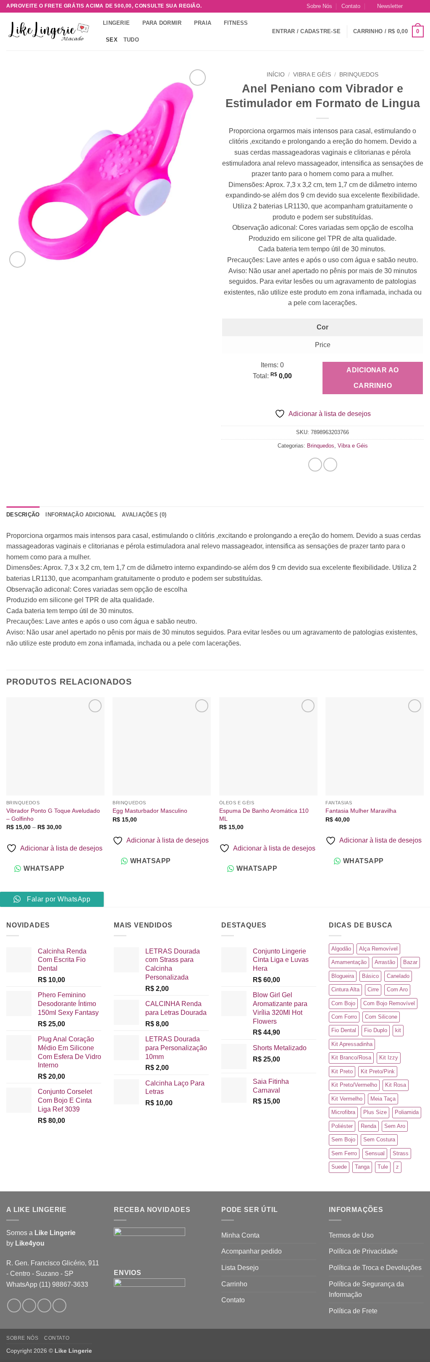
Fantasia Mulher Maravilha (360, 810)
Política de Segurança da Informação (366, 1289)
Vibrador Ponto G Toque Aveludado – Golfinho (53, 814)
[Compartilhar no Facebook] (315, 465)
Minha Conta (240, 1235)
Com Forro (344, 1017)
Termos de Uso (351, 1235)
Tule (383, 1167)
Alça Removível (378, 949)
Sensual (375, 1153)
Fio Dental (343, 1030)
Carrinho (234, 1284)
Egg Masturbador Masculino (150, 810)
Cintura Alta (345, 989)
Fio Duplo (375, 1030)
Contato (350, 6)
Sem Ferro (344, 1153)
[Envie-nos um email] (419, 6)
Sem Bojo (343, 1139)
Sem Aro (394, 1126)
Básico (370, 976)
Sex (112, 40)
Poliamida (407, 1112)
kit (398, 1030)
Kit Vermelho (346, 1099)
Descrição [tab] (22, 514)
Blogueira (342, 976)
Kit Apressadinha (351, 1044)
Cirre (373, 989)
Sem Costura (379, 1139)
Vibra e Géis (312, 74)
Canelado (398, 976)
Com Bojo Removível (389, 1003)
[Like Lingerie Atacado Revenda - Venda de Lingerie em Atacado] (48, 31)
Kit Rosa (395, 1085)
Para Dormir (162, 23)
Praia (202, 23)
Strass (401, 1153)
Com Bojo (343, 1003)
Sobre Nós (319, 6)
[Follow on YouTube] (59, 1305)
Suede (339, 1167)
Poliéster (342, 1126)
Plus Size (375, 1112)
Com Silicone (381, 1017)
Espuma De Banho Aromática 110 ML (264, 814)
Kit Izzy (388, 1057)
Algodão (341, 949)
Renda (368, 1126)
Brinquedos (358, 74)
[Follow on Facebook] (14, 1305)
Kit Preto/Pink (378, 1071)
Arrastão (385, 962)
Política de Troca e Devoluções (375, 1267)
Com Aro (397, 989)
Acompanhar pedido (251, 1251)
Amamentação (349, 962)
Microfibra (343, 1112)
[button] (386, 6)
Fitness (236, 23)
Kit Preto (342, 1071)
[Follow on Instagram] (411, 6)
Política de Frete (353, 1311)
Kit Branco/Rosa (351, 1057)
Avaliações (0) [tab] (144, 514)
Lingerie (116, 23)
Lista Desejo (240, 1267)
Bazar (410, 962)
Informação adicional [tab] (80, 514)
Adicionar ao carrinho (372, 377)
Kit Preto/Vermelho (354, 1085)
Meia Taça (383, 1099)
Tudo (131, 40)
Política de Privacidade (363, 1251)
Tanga (362, 1167)
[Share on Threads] (330, 465)
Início (276, 74)
